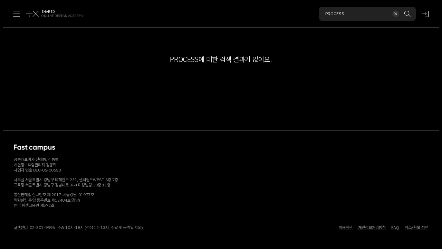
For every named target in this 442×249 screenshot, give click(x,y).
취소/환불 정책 (416, 227)
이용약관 (346, 227)
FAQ (395, 227)
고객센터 (21, 227)
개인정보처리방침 (372, 227)
